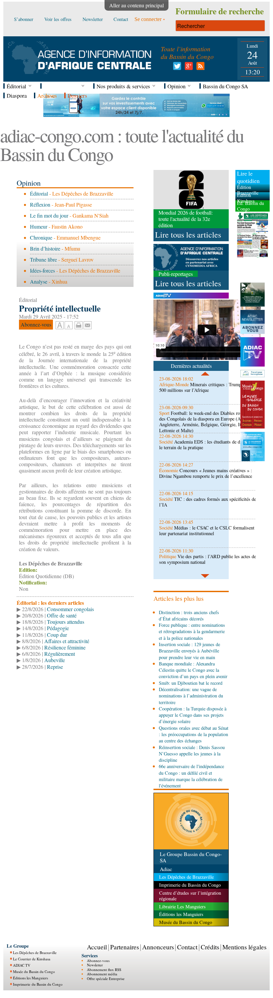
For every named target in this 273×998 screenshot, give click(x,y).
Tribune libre (43, 259)
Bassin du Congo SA (225, 86)
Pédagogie (58, 627)
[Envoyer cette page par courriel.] (87, 324)
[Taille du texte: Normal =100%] (69, 325)
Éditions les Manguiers (30, 977)
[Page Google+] (187, 68)
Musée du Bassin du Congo (34, 971)
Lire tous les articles (188, 234)
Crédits (210, 947)
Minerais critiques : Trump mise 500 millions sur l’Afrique (205, 387)
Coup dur (57, 634)
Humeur (38, 226)
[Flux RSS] (199, 68)
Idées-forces (42, 270)
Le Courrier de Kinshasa (31, 958)
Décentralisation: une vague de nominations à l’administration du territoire (191, 695)
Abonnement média (102, 973)
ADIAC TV (21, 965)
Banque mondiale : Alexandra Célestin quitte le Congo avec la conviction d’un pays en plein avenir (193, 670)
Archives (47, 95)
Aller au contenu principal (136, 5)
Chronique (41, 237)
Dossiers (77, 95)
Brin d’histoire (45, 248)
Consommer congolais (70, 608)
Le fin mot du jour (49, 215)
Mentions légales (244, 947)
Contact (187, 947)
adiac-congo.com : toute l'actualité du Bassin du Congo (121, 144)
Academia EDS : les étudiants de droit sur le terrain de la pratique (206, 445)
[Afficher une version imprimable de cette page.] (78, 324)
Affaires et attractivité (66, 640)
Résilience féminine (65, 647)
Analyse (38, 281)
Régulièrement (59, 653)
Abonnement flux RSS (104, 969)
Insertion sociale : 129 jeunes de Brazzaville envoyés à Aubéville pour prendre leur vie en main (189, 650)
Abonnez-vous (98, 960)
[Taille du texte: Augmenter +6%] (60, 325)
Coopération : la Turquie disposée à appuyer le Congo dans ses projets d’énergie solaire (192, 715)
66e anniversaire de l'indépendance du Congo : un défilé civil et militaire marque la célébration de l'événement (191, 776)
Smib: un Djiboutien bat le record (190, 683)
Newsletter (95, 964)
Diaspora (17, 95)
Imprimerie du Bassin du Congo (38, 984)
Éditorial (39, 193)
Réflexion (40, 204)
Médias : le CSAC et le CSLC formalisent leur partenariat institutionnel (206, 530)
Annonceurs (158, 947)
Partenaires (124, 947)
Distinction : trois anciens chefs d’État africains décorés (189, 615)
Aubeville (54, 659)
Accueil (97, 947)
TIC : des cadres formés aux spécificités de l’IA (207, 502)
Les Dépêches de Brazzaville (35, 952)
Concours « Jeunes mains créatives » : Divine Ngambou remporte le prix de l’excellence (205, 473)
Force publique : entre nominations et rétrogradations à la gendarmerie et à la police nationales (192, 631)
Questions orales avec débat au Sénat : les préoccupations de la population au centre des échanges (193, 734)
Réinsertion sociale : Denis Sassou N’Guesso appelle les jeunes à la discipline (192, 753)
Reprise (55, 666)
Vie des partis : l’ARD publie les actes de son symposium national (207, 559)
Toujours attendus (65, 621)
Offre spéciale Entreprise (106, 978)
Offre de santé (62, 615)
